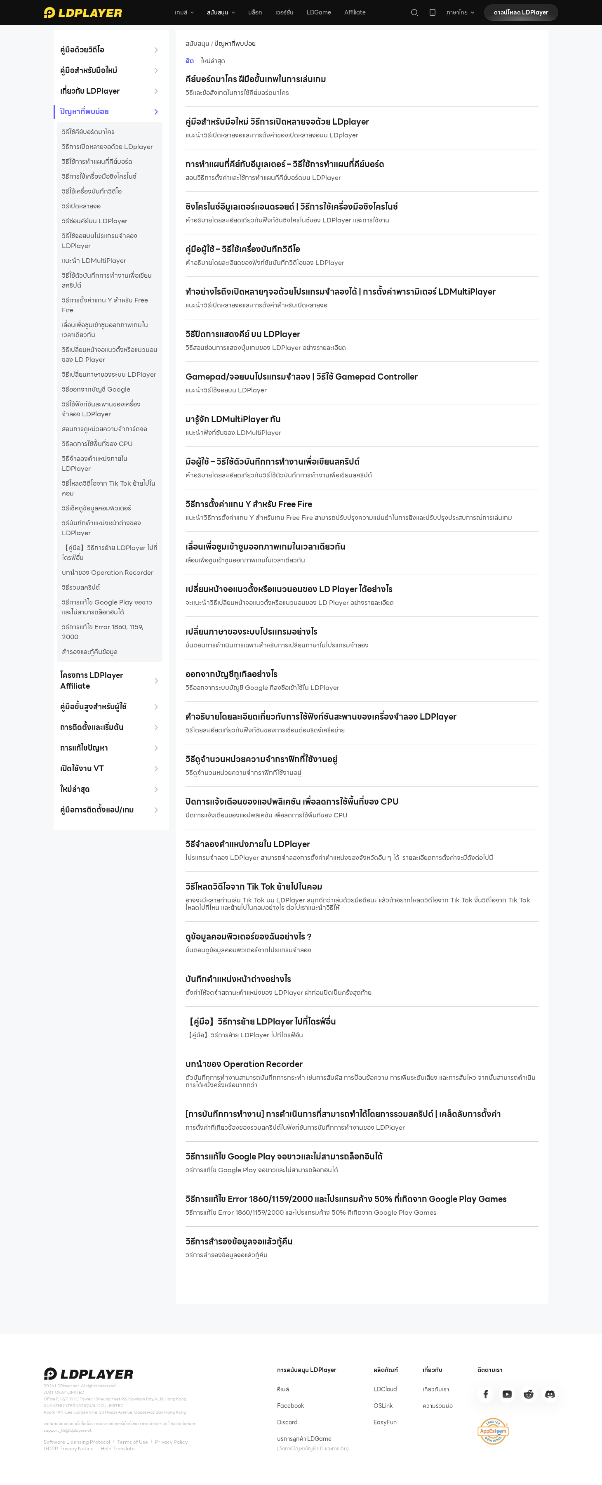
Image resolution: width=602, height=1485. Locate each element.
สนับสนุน (197, 44)
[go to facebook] (485, 1394)
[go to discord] (550, 1394)
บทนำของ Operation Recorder (107, 573)
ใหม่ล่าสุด (213, 61)
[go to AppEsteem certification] (493, 1431)
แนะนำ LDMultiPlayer (94, 261)
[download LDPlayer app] (432, 12)
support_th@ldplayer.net (68, 1430)
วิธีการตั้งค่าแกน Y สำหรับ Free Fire (105, 305)
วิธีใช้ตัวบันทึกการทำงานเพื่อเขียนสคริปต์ (107, 280)
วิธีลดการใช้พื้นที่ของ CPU (97, 444)
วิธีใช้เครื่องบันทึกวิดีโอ (92, 191)
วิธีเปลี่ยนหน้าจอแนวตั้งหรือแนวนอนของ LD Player (110, 355)
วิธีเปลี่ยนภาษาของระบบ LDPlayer (109, 375)
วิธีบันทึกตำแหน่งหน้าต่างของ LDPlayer (101, 528)
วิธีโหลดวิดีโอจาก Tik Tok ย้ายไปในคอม (108, 488)
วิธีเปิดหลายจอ (81, 206)
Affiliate (355, 12)
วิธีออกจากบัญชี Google (96, 389)
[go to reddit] (528, 1394)
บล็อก (255, 12)
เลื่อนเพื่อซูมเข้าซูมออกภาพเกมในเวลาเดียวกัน (105, 330)
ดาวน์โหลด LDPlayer (521, 12)
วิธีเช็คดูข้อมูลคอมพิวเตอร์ (96, 508)
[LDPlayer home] (83, 12)
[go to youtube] (507, 1394)
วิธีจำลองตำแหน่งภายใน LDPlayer (94, 464)
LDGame (319, 12)
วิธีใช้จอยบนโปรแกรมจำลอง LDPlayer (99, 241)
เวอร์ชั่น (284, 12)
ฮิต (190, 61)
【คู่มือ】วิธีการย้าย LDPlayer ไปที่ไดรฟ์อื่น (110, 553)
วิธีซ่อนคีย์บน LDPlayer (94, 221)
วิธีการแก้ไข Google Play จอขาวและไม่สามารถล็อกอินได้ (107, 607)
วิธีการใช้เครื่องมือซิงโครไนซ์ (99, 177)
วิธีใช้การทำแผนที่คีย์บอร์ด (97, 162)
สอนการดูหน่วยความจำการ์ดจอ (104, 429)
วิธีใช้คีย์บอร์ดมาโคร (88, 132)
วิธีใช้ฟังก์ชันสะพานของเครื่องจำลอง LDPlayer (101, 409)
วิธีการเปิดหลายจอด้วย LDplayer (107, 147)
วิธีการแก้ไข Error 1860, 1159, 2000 (102, 632)
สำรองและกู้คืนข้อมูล (90, 652)
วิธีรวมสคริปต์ (81, 588)
